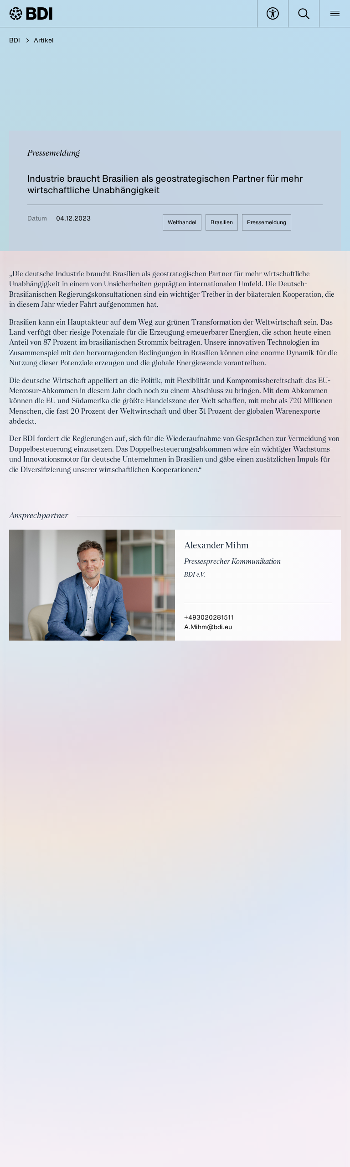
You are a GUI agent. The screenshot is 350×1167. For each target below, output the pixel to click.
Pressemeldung (266, 222)
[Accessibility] (272, 13)
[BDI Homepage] (30, 13)
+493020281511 (208, 617)
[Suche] (303, 13)
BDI (14, 40)
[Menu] (334, 13)
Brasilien (222, 222)
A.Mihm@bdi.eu (208, 626)
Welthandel (182, 222)
